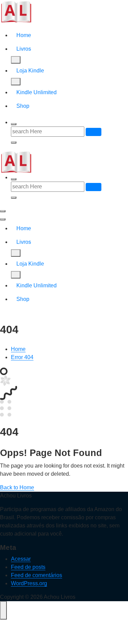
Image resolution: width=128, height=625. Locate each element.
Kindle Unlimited (36, 92)
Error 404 (22, 357)
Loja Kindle (30, 70)
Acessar (21, 559)
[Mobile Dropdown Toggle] (15, 60)
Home (23, 35)
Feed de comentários (36, 575)
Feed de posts (28, 567)
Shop (22, 106)
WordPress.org (29, 583)
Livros (23, 49)
